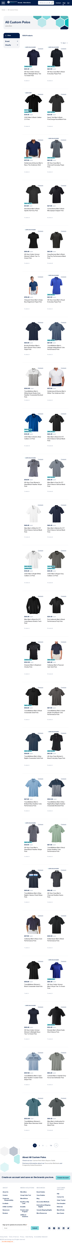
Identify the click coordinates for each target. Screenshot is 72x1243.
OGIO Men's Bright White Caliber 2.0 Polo (32, 575)
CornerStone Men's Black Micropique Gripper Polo (55, 209)
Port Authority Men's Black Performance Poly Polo (56, 620)
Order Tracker (62, 1200)
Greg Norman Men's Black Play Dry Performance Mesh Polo (56, 256)
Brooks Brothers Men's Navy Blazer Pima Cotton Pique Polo (32, 347)
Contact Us (61, 1197)
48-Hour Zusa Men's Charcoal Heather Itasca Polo (55, 895)
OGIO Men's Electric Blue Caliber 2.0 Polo (32, 438)
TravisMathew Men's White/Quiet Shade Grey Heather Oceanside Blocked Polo (33, 394)
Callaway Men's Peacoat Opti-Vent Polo (55, 666)
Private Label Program (25, 1210)
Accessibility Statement (40, 1237)
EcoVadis (6, 1203)
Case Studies (41, 1195)
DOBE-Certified (8, 1206)
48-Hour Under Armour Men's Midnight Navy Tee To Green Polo (32, 73)
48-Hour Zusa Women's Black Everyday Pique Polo (56, 757)
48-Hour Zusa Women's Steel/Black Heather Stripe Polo (33, 484)
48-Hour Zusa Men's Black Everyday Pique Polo (56, 73)
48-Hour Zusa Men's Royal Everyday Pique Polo (56, 301)
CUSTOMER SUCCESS (61, 1188)
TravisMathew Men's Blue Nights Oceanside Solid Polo (33, 757)
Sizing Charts (4, 1237)
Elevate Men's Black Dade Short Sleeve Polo (56, 1031)
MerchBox (24, 1192)
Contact (58, 3)
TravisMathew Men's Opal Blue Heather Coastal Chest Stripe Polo (33, 1077)
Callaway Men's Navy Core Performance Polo (33, 940)
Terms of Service (14, 1237)
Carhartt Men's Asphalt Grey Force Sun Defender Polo (56, 1077)
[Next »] (56, 1148)
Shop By (8, 45)
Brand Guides (41, 1192)
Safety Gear (21, 8)
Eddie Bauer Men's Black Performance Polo (55, 940)
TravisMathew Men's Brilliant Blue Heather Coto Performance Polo (33, 804)
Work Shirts (27, 2)
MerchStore (25, 1198)
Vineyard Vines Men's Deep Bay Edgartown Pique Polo (33, 301)
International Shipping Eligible (44, 1205)
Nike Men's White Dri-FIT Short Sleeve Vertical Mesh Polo (33, 530)
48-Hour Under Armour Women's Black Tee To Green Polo (32, 256)
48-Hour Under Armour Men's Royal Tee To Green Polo (56, 986)
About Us (6, 1192)
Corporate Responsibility (8, 1199)
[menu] (10, 1203)
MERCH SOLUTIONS (27, 1188)
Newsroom (6, 1210)
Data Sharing (29, 1237)
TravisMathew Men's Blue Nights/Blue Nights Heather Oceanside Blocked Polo (56, 804)
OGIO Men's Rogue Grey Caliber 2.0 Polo (55, 575)
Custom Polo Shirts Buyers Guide (43, 1160)
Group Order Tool (26, 1195)
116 (51, 1145)
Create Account (63, 1178)
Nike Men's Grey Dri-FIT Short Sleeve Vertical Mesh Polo (56, 484)
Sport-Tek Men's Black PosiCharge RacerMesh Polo (56, 118)
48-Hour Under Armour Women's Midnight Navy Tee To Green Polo (32, 1032)
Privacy (22, 1237)
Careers (6, 1195)
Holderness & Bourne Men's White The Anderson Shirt (56, 392)
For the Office (30, 8)
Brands (20, 2)
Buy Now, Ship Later (25, 1202)
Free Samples (62, 1203)
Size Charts (61, 1213)
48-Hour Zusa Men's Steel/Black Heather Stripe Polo (33, 849)
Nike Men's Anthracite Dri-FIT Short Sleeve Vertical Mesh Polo (56, 1123)
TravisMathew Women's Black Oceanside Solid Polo (33, 985)
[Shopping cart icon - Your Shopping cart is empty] (68, 5)
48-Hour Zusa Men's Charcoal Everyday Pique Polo (55, 165)
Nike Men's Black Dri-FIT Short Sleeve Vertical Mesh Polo (56, 438)
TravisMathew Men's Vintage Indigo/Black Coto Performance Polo (56, 347)
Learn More (8, 25)
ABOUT (5, 1188)
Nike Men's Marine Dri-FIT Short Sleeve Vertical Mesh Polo (56, 530)
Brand (7, 41)
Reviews (6, 1213)
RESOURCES (41, 1188)
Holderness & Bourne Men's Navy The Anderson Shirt (33, 164)
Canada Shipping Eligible (45, 1210)
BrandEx (24, 1206)
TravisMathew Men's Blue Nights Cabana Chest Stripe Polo (33, 895)
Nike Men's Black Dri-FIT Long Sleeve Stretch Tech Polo (32, 621)
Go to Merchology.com (7, 1241)
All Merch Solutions (25, 1215)
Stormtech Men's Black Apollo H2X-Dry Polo (32, 209)
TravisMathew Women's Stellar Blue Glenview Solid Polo (33, 1123)
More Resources (42, 1213)
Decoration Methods (43, 1201)
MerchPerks (62, 1210)
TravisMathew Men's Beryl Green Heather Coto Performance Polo (56, 849)
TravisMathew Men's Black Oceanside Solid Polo (33, 711)
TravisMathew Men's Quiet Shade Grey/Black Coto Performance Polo (56, 712)
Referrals (61, 1206)
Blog (38, 1198)
